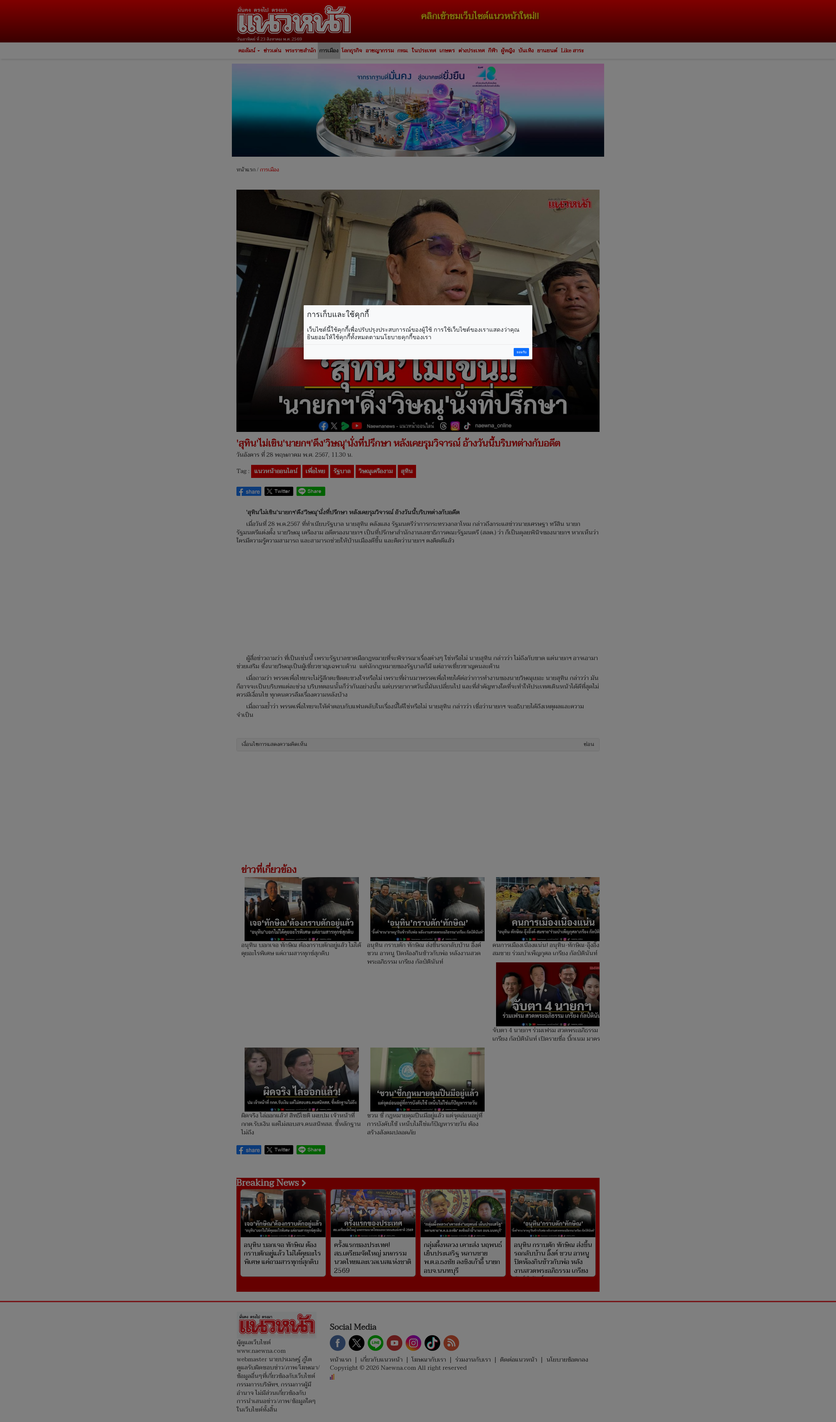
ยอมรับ (521, 352)
